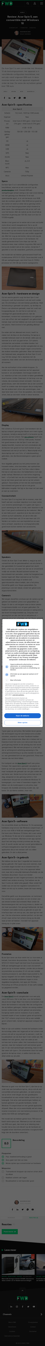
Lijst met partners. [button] (18, 695)
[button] (22, 680)
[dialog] (22, 673)
